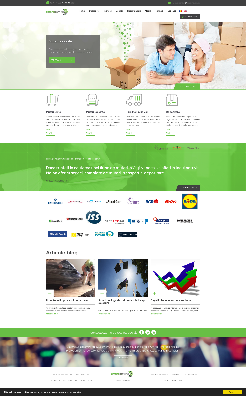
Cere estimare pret (55, 181)
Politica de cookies (58, 380)
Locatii (119, 11)
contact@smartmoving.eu (189, 3)
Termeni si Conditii (122, 381)
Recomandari (134, 11)
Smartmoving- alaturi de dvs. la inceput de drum (122, 301)
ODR (180, 380)
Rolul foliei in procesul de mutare (67, 300)
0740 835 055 (59, 3)
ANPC (166, 380)
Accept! (232, 392)
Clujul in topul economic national (171, 300)
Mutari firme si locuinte (159, 374)
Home (82, 11)
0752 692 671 (72, 3)
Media (148, 11)
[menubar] (127, 11)
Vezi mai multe (58, 62)
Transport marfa (178, 374)
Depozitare (192, 374)
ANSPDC (174, 380)
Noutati (159, 11)
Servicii (108, 11)
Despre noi (85, 374)
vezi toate (49, 131)
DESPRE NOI (188, 188)
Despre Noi (94, 11)
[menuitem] (82, 11)
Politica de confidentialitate (80, 380)
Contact (172, 11)
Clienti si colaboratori (63, 374)
